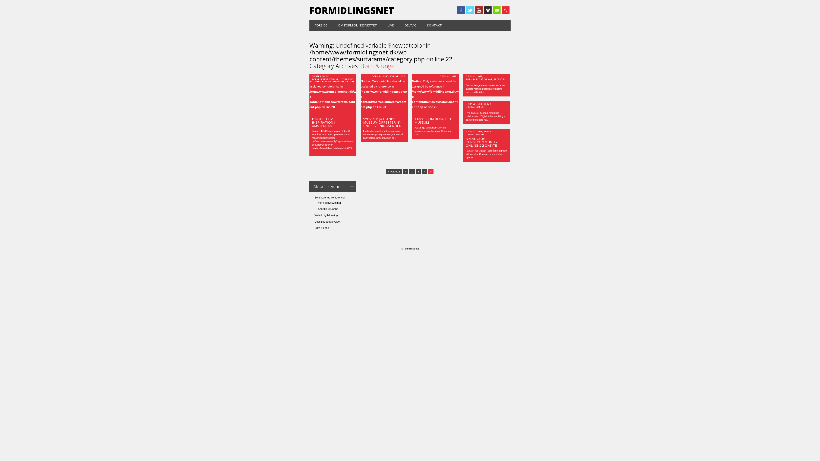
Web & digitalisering (478, 105)
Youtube (479, 10)
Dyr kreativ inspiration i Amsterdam (323, 122)
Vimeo (488, 10)
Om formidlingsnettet (357, 25)
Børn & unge (320, 76)
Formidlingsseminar (325, 79)
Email (497, 10)
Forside (321, 25)
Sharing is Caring (328, 208)
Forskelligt (397, 76)
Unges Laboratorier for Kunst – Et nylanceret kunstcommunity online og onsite (484, 138)
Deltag (410, 25)
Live (391, 25)
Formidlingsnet (351, 10)
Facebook (461, 10)
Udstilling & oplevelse (327, 221)
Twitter (470, 10)
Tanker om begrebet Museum (432, 120)
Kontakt (434, 25)
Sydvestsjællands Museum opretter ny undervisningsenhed (382, 122)
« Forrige (394, 171)
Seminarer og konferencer (330, 197)
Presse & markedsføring (485, 81)
